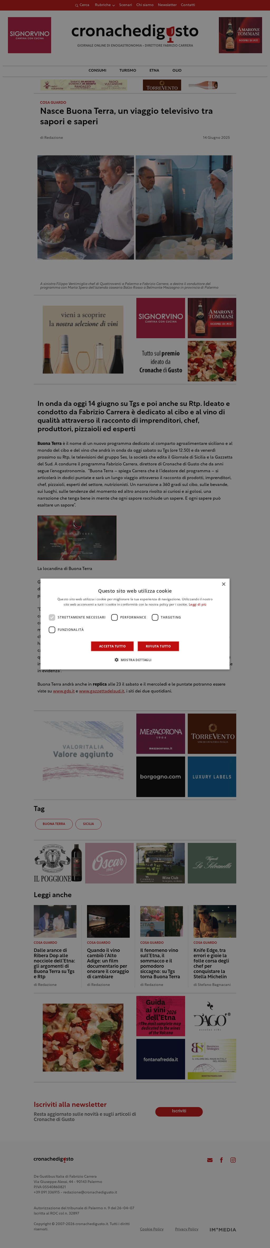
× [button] (223, 584)
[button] (134, 659)
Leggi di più (197, 604)
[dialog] (135, 624)
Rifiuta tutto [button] (158, 646)
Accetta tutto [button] (112, 646)
